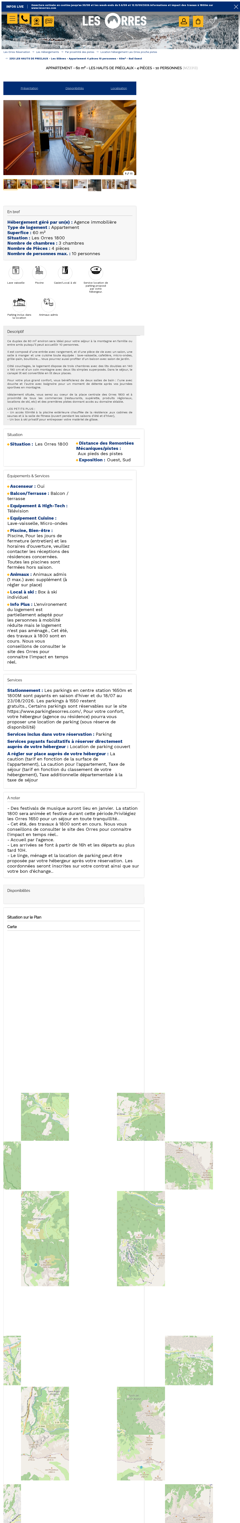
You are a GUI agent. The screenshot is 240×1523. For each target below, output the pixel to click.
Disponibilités (74, 88)
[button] (198, 21)
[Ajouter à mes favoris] (122, 76)
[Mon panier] (198, 21)
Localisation (119, 88)
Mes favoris (216, 17)
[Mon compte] (184, 21)
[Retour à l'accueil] (114, 28)
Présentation (29, 88)
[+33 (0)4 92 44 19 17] (24, 18)
